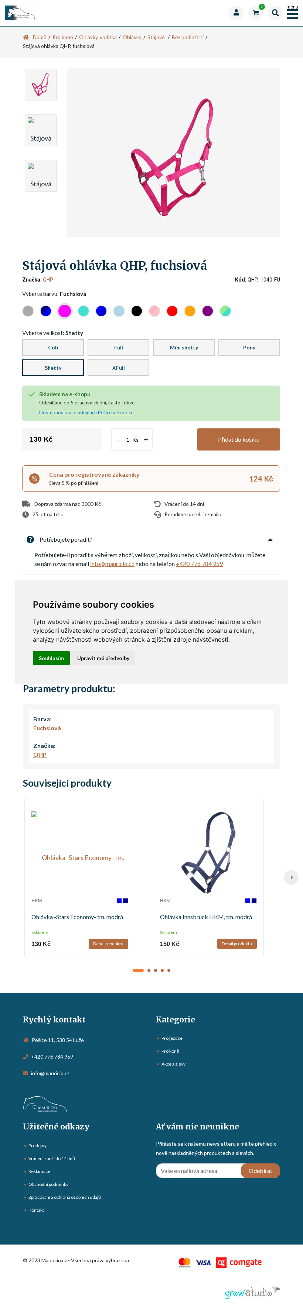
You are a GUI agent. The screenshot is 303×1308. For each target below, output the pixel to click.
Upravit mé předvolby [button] (103, 658)
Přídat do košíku (238, 439)
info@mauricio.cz (112, 563)
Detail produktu (108, 943)
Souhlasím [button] (51, 658)
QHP (48, 280)
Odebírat (260, 1170)
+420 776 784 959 (199, 563)
